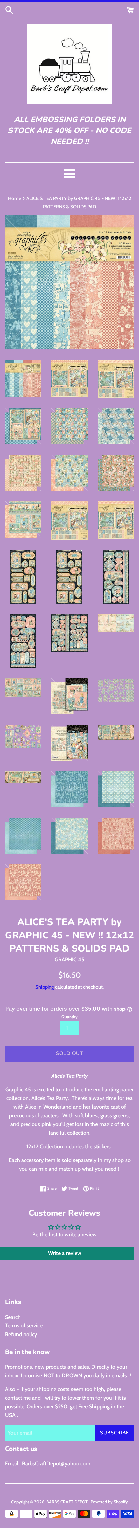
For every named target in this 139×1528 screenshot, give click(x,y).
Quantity (69, 1016)
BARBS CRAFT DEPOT (67, 1501)
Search (13, 1317)
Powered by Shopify (109, 1501)
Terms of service (24, 1325)
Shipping (44, 987)
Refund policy (21, 1334)
